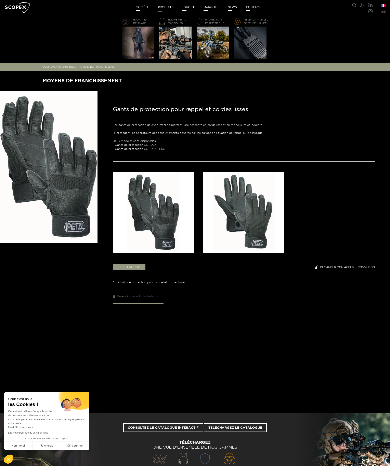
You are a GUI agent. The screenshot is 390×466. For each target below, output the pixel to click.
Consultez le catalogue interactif (163, 427)
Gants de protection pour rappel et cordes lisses (151, 282)
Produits (165, 7)
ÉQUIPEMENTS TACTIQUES (59, 67)
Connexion (366, 267)
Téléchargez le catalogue (235, 427)
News (232, 7)
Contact (253, 7)
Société (142, 7)
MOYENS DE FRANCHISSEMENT (98, 67)
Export (188, 7)
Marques (211, 7)
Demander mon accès (336, 267)
